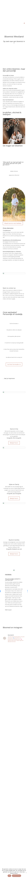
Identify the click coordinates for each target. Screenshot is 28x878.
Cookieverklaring (16, 875)
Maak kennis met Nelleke (12, 223)
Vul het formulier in (14, 364)
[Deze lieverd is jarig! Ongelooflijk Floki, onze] (19, 671)
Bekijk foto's (14, 443)
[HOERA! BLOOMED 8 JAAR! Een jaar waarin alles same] (8, 775)
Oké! (9, 875)
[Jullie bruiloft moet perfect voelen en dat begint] (19, 801)
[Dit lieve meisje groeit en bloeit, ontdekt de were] (8, 691)
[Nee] (26, 872)
